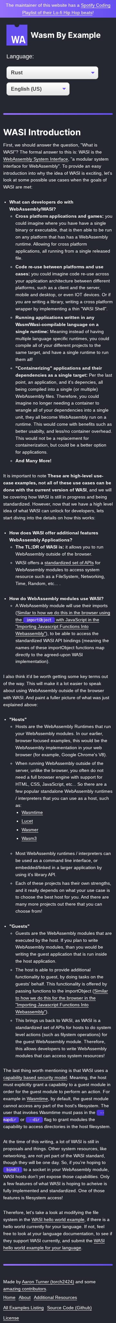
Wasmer (30, 829)
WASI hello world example (58, 1219)
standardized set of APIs (69, 562)
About (25, 1297)
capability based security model (35, 1077)
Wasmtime (32, 812)
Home (9, 1297)
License (11, 1318)
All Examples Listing (23, 1307)
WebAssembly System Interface (35, 159)
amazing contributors (24, 1288)
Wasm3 (29, 838)
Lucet (27, 821)
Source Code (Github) (69, 1307)
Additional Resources (55, 1297)
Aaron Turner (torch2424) (48, 1281)
